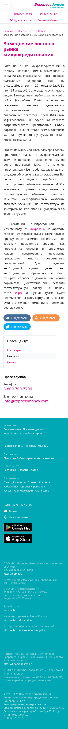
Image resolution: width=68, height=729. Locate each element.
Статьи (11, 362)
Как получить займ (36, 445)
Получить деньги (48, 13)
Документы (19, 482)
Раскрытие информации (18, 490)
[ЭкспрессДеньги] (49, 6)
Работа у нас (10, 486)
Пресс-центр (25, 31)
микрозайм (37, 229)
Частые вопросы (13, 445)
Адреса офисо (23, 20)
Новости (43, 31)
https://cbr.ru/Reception (17, 620)
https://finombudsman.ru (18, 664)
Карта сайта (42, 490)
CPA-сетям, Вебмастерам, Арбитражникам (28, 458)
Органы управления (32, 486)
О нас (6, 482)
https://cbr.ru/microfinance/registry (24, 630)
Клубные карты (32, 433)
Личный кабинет (47, 20)
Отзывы (32, 482)
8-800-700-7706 (17, 389)
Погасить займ (23, 13)
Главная (8, 31)
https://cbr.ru (11, 610)
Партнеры (14, 350)
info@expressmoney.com (25, 401)
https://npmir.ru (12, 573)
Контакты (45, 482)
